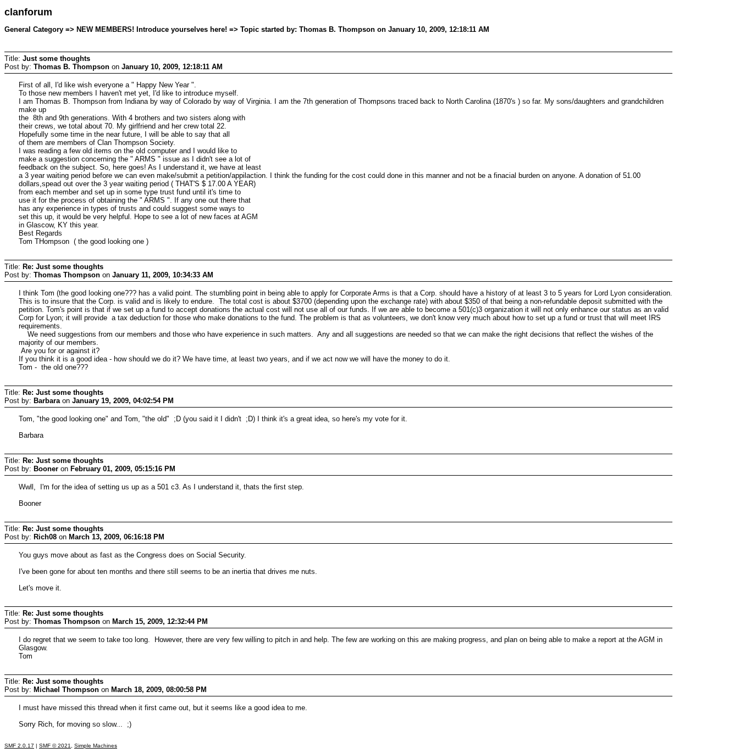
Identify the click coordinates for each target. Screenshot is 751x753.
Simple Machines (95, 746)
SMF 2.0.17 (19, 746)
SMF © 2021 (55, 746)
